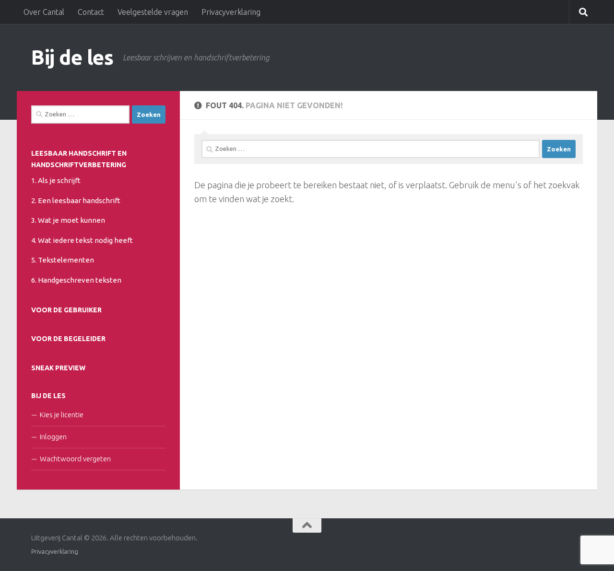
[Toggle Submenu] (155, 180)
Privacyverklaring (230, 12)
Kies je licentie (61, 415)
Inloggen (53, 437)
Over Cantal (44, 12)
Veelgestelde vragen (153, 12)
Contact (91, 12)
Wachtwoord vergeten (75, 459)
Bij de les (72, 57)
